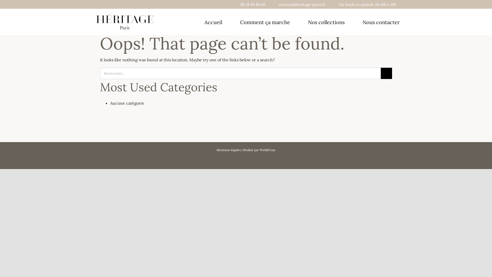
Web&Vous (267, 150)
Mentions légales (229, 150)
